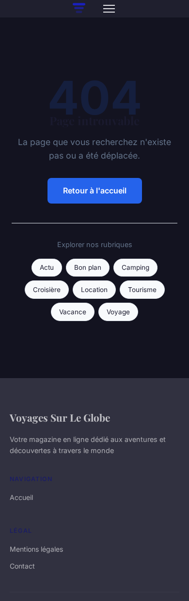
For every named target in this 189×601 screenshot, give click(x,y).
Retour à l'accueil (94, 190)
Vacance (72, 312)
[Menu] (109, 8)
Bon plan (87, 267)
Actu (47, 267)
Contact (22, 566)
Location (94, 289)
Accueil (21, 497)
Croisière (47, 289)
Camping (135, 267)
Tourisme (142, 289)
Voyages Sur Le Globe (60, 417)
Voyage (118, 312)
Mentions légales (36, 549)
